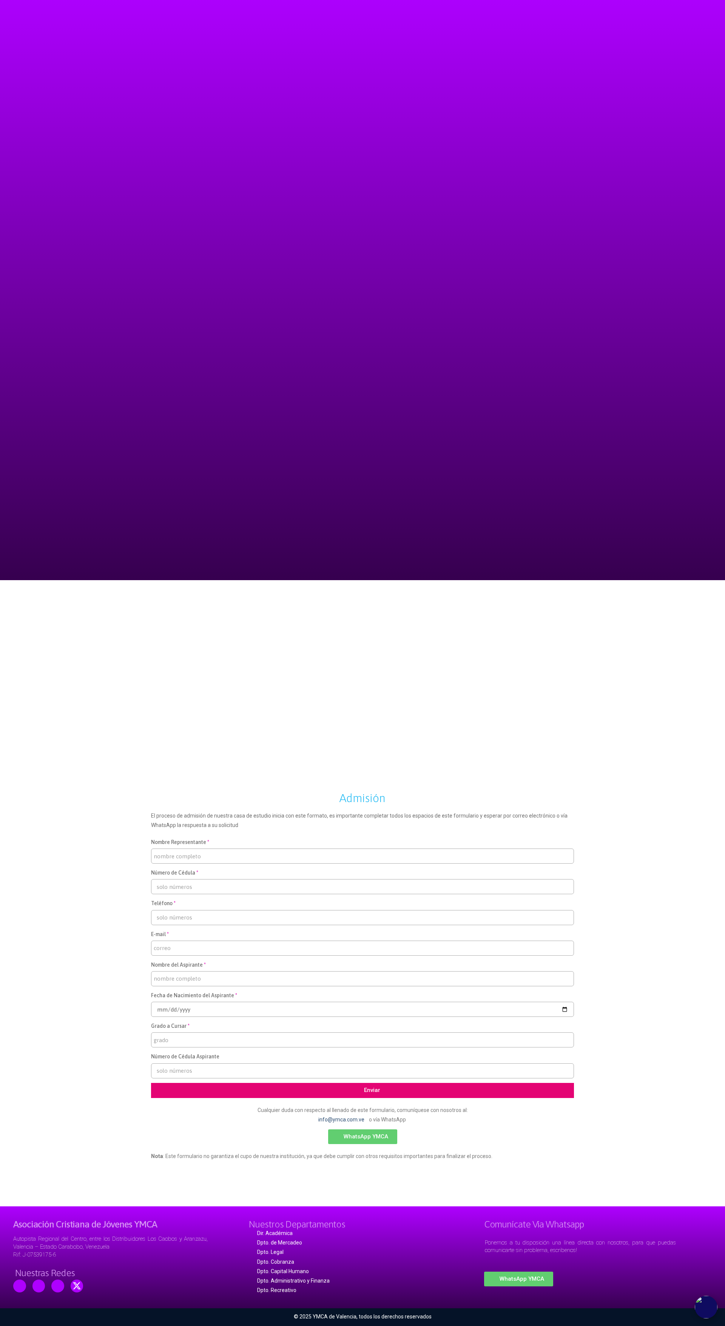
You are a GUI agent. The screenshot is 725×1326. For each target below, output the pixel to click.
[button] (362, 1136)
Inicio (257, 600)
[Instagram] (57, 1286)
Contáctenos (458, 600)
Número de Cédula (173, 873)
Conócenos (300, 600)
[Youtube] (38, 1286)
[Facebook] (19, 1286)
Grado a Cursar (169, 1026)
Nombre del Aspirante (177, 965)
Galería (411, 600)
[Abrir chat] (706, 1307)
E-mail (158, 934)
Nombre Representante (178, 842)
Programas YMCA (358, 600)
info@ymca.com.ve (342, 1120)
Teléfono (162, 903)
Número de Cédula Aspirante (185, 1056)
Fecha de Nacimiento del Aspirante (192, 995)
